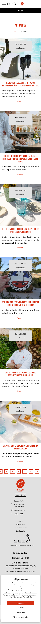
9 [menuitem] (6, 471)
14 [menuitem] (37, 471)
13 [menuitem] (31, 471)
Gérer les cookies (20, 531)
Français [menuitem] (20, 498)
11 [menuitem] (18, 471)
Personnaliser (21, 612)
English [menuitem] (20, 501)
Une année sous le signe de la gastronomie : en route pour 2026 (20, 447)
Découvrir (20, 101)
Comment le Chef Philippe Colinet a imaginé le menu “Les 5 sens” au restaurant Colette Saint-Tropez (21, 159)
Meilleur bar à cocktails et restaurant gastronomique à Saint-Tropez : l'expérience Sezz (20, 84)
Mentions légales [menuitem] (20, 524)
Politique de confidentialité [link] (20, 617)
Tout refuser (20, 608)
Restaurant (17, 31)
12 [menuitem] (24, 471)
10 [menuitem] (12, 471)
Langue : (19, 495)
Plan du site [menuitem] (20, 521)
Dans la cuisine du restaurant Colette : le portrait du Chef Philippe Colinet (20, 374)
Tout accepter (20, 603)
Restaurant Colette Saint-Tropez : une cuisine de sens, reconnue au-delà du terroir (20, 303)
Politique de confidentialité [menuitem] (20, 528)
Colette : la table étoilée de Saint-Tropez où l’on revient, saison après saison (20, 230)
